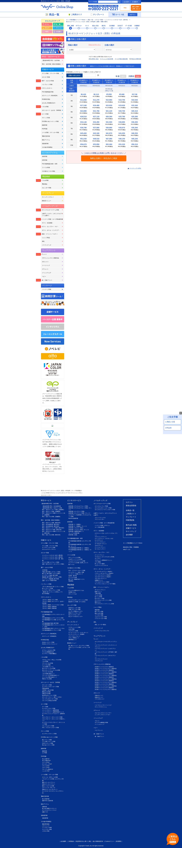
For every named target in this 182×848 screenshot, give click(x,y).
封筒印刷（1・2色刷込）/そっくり (77, 526)
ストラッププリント (100, 542)
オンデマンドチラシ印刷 (48, 547)
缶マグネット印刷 (99, 598)
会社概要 (129, 535)
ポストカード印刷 (47, 685)
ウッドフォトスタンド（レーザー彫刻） (105, 583)
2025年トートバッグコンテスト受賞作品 (105, 668)
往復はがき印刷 (46, 693)
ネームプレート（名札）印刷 (76, 572)
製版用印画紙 (45, 824)
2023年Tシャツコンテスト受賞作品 (104, 673)
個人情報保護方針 (98, 841)
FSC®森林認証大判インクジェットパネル (53, 628)
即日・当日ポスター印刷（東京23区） (52, 529)
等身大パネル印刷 (47, 678)
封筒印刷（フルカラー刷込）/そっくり (78, 529)
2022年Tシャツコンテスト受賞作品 (104, 677)
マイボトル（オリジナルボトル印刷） (105, 556)
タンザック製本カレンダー (75, 611)
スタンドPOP (45, 767)
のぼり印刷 (71, 629)
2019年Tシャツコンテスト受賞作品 (104, 687)
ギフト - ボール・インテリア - (51, 230)
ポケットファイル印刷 (74, 557)
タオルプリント (99, 545)
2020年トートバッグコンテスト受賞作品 (105, 686)
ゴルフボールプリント (101, 578)
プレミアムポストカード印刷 (50, 698)
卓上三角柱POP (46, 760)
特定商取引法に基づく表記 (83, 841)
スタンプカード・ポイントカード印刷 (52, 717)
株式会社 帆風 (131, 525)
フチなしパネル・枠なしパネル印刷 (51, 659)
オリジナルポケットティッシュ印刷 (78, 600)
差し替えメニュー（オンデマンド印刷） (79, 645)
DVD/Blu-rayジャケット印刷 (50, 121)
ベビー (44, 276)
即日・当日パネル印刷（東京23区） (51, 534)
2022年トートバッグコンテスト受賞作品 (105, 679)
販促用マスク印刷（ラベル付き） (77, 601)
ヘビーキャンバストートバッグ (103, 705)
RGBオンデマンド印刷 (48, 642)
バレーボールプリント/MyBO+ (103, 575)
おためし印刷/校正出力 (48, 103)
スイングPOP (45, 762)
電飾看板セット (72, 639)
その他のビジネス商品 (48, 171)
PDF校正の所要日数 (135, 59)
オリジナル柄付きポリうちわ (76, 590)
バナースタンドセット (74, 636)
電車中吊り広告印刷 (47, 800)
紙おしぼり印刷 (99, 613)
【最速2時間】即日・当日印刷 (51, 60)
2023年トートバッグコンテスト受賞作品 (105, 675)
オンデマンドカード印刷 (48, 708)
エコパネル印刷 (46, 665)
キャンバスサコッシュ (101, 706)
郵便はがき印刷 (46, 692)
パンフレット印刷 (47, 84)
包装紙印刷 (45, 143)
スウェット (45, 269)
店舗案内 (135, 2)
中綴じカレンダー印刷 (74, 609)
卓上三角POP (45, 758)
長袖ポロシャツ (99, 697)
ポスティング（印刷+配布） (50, 95)
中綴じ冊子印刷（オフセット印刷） (51, 571)
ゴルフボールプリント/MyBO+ (103, 576)
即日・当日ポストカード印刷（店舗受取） (53, 509)
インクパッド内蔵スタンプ (75, 574)
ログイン (133, 14)
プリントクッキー (99, 519)
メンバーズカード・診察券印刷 (50, 710)
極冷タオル (98, 602)
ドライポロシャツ (99, 699)
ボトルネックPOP (47, 764)
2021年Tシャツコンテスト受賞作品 (104, 680)
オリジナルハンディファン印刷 (103, 600)
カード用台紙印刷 (99, 527)
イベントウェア (46, 273)
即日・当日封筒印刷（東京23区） (51, 526)
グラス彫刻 (98, 562)
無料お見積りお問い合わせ (136, 8)
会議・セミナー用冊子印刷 (49, 580)
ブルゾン (97, 720)
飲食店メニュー (46, 200)
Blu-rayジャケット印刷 (48, 745)
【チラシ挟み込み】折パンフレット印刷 (53, 586)
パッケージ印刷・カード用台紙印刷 (52, 219)
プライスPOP (45, 765)
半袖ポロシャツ (99, 695)
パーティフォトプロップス (102, 630)
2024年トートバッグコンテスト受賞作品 (105, 672)
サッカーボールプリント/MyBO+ (103, 571)
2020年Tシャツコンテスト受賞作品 (104, 684)
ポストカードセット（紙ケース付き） (52, 697)
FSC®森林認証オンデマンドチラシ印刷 (52, 618)
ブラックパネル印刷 (47, 663)
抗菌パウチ (45, 812)
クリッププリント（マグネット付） (104, 538)
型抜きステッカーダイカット (50, 789)
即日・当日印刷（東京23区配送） (52, 64)
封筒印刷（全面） (73, 534)
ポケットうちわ (72, 594)
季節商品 (44, 184)
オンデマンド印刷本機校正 (49, 653)
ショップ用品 (46, 237)
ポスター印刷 (99, 19)
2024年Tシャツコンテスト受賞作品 (104, 670)
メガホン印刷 (45, 831)
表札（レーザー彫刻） (101, 624)
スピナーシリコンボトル (101, 565)
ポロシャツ (45, 261)
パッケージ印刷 (46, 289)
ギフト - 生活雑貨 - (47, 223)
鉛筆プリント (98, 591)
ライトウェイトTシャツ (101, 659)
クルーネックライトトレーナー (103, 713)
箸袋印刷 (97, 609)
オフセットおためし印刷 (48, 650)
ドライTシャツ (99, 660)
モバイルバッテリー (100, 549)
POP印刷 (44, 129)
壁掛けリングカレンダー (75, 613)
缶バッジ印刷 (98, 596)
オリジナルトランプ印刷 (101, 506)
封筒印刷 (44, 160)
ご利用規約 (71, 841)
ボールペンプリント (100, 589)
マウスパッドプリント (101, 536)
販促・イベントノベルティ (50, 234)
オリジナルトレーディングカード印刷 (105, 509)
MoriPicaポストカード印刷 (49, 695)
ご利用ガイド (131, 514)
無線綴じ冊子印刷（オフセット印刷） (52, 577)
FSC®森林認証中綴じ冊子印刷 (50, 623)
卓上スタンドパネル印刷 (48, 668)
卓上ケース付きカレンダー (75, 616)
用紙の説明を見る (94, 45)
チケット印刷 (46, 117)
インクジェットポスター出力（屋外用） (117, 19)
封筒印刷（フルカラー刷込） (76, 527)
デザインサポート (47, 88)
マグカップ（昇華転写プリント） (104, 560)
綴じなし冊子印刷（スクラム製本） (51, 573)
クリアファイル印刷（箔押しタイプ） (78, 562)
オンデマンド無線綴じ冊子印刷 (50, 578)
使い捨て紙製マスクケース (49, 808)
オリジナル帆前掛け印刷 (101, 722)
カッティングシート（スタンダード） (78, 632)
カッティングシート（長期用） (76, 634)
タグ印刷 (44, 752)
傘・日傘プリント (47, 280)
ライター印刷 (98, 595)
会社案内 (126, 2)
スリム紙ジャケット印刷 (48, 741)
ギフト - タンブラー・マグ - (50, 226)
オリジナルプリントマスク (49, 810)
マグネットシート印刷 (74, 627)
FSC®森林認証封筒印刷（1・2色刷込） (79, 548)
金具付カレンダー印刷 (74, 607)
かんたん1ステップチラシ (49, 549)
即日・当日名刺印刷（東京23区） (51, 524)
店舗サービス (131, 528)
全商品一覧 (130, 510)
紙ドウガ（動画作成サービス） (76, 579)
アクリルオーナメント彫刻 (102, 582)
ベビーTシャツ (99, 730)
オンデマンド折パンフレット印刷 (51, 590)
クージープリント (99, 555)
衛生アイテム (46, 140)
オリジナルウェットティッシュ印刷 (104, 603)
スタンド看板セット (73, 637)
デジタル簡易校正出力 (48, 652)
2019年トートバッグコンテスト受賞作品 (105, 689)
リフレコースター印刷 (101, 618)
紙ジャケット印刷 (47, 739)
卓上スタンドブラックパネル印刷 (51, 670)
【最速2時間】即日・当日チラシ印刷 (52, 508)
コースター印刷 (99, 615)
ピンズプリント (99, 540)
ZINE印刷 (44, 570)
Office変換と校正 (94, 59)
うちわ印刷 (45, 180)
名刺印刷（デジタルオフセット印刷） (78, 506)
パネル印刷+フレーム (48, 666)
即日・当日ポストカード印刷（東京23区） (53, 527)
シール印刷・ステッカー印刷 (50, 132)
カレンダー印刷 (46, 188)
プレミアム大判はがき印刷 (49, 700)
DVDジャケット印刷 (47, 743)
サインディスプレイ (48, 197)
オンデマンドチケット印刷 (49, 733)
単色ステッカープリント (48, 784)
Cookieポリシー (109, 841)
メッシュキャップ (99, 724)
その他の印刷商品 (47, 147)
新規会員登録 (131, 505)
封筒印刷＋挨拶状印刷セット (76, 531)
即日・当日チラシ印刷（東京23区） (51, 522)
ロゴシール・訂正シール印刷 (50, 777)
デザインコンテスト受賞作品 (50, 258)
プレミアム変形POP (47, 769)
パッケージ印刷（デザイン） (102, 525)
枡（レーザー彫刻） (100, 563)
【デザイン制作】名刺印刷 (49, 606)
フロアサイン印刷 (73, 630)
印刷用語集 (130, 520)
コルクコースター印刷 (101, 616)
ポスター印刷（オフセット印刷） (51, 562)
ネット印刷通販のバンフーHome (75, 19)
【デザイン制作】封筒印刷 (49, 608)
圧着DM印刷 (45, 688)
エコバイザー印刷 (47, 829)
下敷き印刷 (98, 593)
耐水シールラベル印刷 (48, 786)
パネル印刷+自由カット (48, 673)
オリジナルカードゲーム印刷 (50, 210)
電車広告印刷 (46, 136)
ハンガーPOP (45, 771)
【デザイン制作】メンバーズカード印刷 (53, 604)
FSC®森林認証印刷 (47, 92)
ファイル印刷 (46, 167)
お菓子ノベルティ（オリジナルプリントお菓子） (52, 214)
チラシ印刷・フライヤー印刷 (50, 73)
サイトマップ (131, 531)
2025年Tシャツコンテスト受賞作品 (104, 666)
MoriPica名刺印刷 (73, 518)
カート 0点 (119, 15)
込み (138, 76)
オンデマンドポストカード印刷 (50, 686)
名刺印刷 (44, 156)
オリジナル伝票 (72, 577)
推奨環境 (118, 841)
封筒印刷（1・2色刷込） (75, 524)
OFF (123, 76)
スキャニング (45, 825)
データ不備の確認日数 (121, 59)
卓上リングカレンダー (74, 614)
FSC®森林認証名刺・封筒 (49, 164)
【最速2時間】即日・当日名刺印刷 (51, 506)
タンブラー (98, 558)
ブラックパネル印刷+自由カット (51, 675)
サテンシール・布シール (48, 787)
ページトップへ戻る (135, 168)
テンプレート (131, 517)
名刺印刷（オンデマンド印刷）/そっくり (79, 513)
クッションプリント (100, 547)
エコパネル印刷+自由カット (49, 677)
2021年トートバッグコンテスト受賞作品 (105, 682)
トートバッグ (46, 265)
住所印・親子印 (72, 575)
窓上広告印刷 (45, 798)
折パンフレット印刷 (47, 588)
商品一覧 (90, 19)
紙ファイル (71, 564)
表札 (43, 241)
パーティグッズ (46, 245)
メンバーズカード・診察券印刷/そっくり (53, 712)
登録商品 (70, 581)
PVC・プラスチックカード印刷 (50, 727)
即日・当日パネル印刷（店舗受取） (51, 516)
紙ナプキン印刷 (99, 611)
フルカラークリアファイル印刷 (76, 561)
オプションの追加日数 (106, 59)
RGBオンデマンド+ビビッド (49, 644)
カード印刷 (45, 114)
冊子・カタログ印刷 (48, 81)
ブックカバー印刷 (47, 827)
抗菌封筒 (44, 806)
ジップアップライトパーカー (102, 714)
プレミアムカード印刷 (48, 725)
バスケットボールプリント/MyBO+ (104, 573)
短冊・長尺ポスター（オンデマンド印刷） (53, 564)
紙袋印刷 (44, 125)
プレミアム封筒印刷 (73, 533)
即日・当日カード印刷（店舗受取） (51, 511)
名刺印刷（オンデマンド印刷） (76, 511)
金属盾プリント (99, 580)
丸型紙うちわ (72, 592)
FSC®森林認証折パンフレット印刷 (51, 630)
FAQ (125, 8)
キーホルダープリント (101, 543)
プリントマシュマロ (100, 517)
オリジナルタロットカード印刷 (103, 508)
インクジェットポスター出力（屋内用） (53, 555)
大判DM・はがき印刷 (48, 690)
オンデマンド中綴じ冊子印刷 (50, 575)
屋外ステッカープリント (48, 782)
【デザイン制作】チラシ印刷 (50, 599)
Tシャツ (44, 254)
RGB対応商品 (46, 99)
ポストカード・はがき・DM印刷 (51, 110)
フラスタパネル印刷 (47, 671)
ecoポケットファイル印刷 (75, 559)
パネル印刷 (45, 106)
